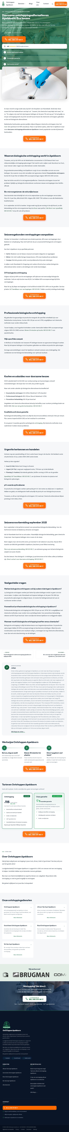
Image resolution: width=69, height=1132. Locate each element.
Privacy (17, 1129)
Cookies (23, 1129)
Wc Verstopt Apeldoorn (9, 1081)
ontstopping (38, 423)
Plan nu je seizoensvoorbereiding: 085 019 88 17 (19, 549)
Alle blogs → (33, 1092)
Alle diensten (6, 1085)
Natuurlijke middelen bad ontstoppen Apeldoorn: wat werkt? (38, 1086)
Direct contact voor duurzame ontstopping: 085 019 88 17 (25, 559)
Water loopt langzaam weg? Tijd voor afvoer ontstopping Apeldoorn (38, 1071)
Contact (46, 4)
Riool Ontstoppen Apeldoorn (10, 1077)
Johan (9, 32)
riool (5, 127)
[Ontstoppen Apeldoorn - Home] (3, 4)
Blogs (31, 4)
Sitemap (35, 1129)
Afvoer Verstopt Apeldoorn (10, 1069)
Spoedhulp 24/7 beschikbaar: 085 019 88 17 (17, 476)
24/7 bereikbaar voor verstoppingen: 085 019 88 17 (25, 289)
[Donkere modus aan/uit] (52, 4)
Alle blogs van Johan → (18, 732)
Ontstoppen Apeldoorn (10, 3)
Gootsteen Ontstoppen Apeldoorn (17, 11)
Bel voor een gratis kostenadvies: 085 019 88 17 (27, 406)
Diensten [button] (21, 4)
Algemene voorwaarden (8, 1129)
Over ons (38, 3)
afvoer (35, 208)
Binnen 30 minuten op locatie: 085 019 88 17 (38, 330)
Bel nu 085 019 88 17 (12, 1108)
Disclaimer (29, 1129)
